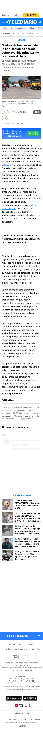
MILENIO (8, 719)
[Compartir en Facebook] (9, 112)
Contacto (35, 649)
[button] (5, 118)
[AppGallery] (21, 705)
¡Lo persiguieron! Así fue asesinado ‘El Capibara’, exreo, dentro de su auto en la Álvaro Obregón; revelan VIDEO (27, 518)
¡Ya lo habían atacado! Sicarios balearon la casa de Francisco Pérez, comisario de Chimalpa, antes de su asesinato (27, 544)
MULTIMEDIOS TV (13, 723)
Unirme (31, 133)
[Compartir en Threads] (18, 112)
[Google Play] (14, 698)
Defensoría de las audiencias (17, 649)
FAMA (37, 719)
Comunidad (20, 28)
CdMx (14, 15)
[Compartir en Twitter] (14, 112)
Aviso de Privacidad (16, 644)
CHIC (30, 719)
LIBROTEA (22, 726)
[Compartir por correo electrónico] (23, 112)
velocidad (6, 165)
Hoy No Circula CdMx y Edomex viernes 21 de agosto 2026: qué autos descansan (27, 555)
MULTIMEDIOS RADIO (30, 723)
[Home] (22, 22)
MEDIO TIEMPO (20, 719)
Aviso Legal (31, 644)
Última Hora (7, 28)
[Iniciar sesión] (40, 22)
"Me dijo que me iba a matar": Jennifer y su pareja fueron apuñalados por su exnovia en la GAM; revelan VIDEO (27, 531)
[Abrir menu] (3, 22)
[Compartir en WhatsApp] (4, 112)
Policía (31, 28)
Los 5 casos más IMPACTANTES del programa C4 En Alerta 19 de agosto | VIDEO (28, 504)
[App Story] (30, 698)
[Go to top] (39, 636)
